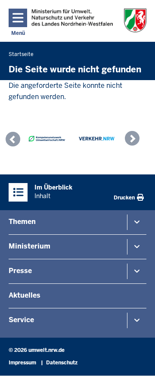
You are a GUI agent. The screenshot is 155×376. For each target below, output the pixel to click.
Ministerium (29, 246)
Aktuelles (24, 295)
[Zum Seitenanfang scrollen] (137, 360)
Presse (20, 270)
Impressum (22, 362)
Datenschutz (62, 362)
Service (21, 319)
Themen (22, 221)
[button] (15, 140)
